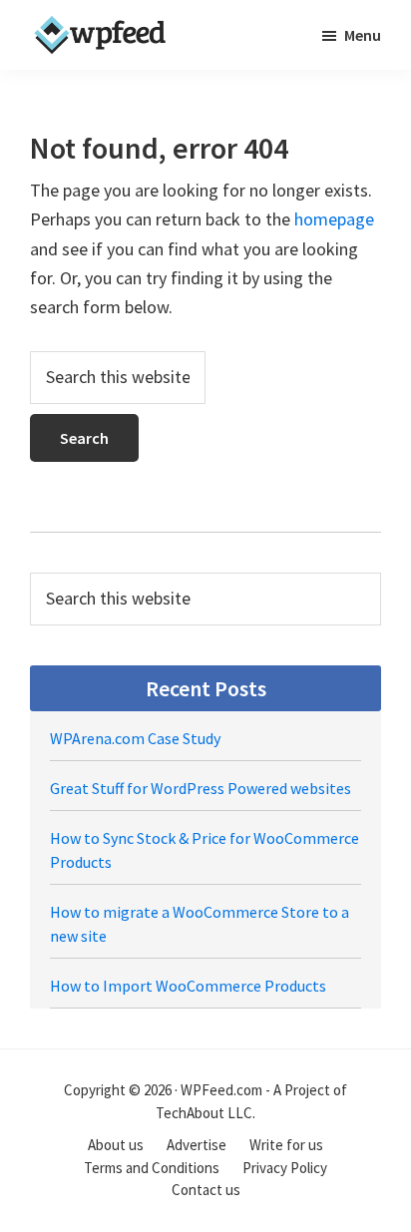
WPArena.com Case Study (135, 738)
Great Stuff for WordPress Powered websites (200, 788)
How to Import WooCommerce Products (188, 986)
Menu (362, 35)
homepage (334, 218)
